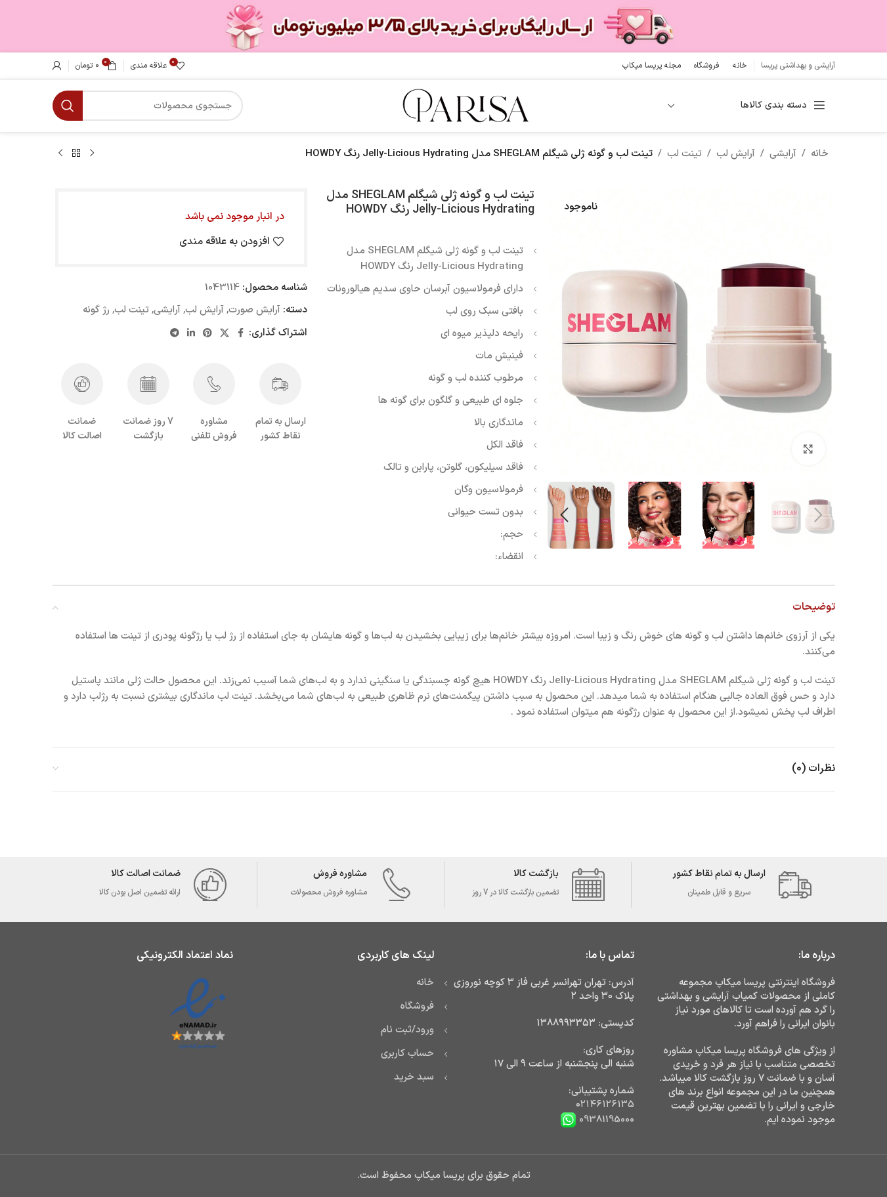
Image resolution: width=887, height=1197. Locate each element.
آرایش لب (735, 153)
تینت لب (684, 153)
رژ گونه (96, 310)
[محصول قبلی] (92, 153)
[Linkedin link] (191, 333)
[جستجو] (68, 106)
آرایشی (782, 153)
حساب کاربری (407, 1053)
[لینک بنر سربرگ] (443, 26)
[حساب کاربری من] (57, 65)
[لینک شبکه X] (224, 333)
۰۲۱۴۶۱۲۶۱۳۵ (605, 1104)
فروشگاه (417, 1006)
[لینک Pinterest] (207, 333)
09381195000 (605, 1119)
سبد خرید (414, 1077)
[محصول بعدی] (60, 153)
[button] (818, 515)
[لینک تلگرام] (174, 333)
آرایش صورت (254, 310)
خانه (820, 153)
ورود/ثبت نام (407, 1030)
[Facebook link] (241, 333)
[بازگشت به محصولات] (76, 153)
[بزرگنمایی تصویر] (808, 448)
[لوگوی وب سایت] (464, 105)
